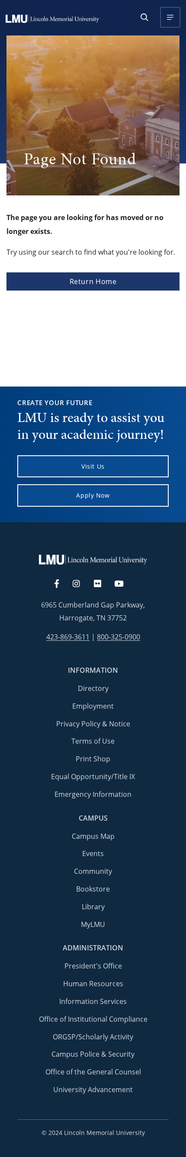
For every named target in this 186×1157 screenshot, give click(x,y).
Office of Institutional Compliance (93, 1019)
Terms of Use (93, 741)
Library (93, 906)
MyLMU (93, 924)
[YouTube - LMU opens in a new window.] (124, 584)
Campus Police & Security (93, 1054)
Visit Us (93, 466)
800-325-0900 (118, 637)
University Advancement (93, 1089)
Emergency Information (93, 794)
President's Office (93, 966)
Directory (93, 688)
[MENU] (170, 17)
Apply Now (92, 495)
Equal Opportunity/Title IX (93, 776)
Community (93, 871)
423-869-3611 (68, 637)
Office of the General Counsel (93, 1072)
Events (93, 853)
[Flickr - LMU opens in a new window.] (102, 584)
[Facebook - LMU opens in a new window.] (61, 584)
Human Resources (93, 983)
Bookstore (93, 889)
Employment (93, 706)
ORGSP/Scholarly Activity (93, 1037)
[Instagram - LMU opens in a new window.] (81, 584)
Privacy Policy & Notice (93, 724)
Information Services (93, 1001)
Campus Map (93, 836)
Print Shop (93, 759)
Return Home (93, 281)
